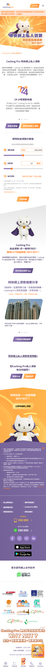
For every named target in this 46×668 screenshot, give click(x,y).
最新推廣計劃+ (8, 507)
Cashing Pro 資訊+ (31, 507)
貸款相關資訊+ (8, 512)
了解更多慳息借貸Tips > (9, 192)
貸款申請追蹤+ (30, 502)
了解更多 (19, 14)
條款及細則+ (29, 512)
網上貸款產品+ (8, 502)
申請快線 (23, 518)
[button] (19, 119)
